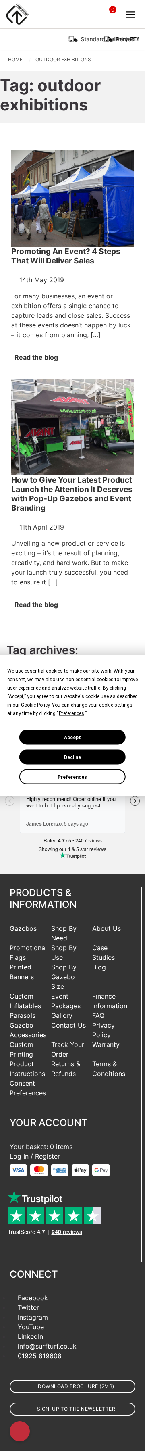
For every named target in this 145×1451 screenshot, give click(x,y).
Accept (72, 737)
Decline (72, 757)
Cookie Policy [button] (35, 705)
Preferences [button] (71, 713)
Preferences (72, 777)
